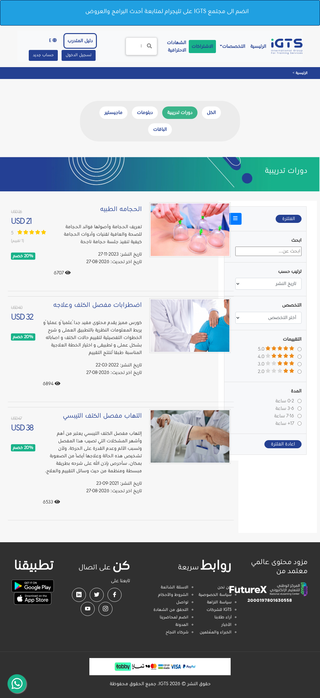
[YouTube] (88, 609)
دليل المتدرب (80, 40)
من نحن (225, 587)
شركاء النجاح (177, 632)
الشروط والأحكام (173, 595)
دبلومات (145, 112)
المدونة (181, 625)
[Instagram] (105, 609)
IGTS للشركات (219, 610)
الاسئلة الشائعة (174, 587)
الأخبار (226, 625)
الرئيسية (257, 46)
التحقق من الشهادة (170, 610)
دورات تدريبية (179, 112)
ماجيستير (113, 112)
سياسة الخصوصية (215, 595)
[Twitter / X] (97, 595)
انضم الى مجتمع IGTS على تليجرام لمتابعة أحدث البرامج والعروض (167, 11)
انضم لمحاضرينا (174, 617)
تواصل (182, 602)
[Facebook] (115, 595)
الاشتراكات (202, 46)
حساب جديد (43, 55)
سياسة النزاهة (219, 602)
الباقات (160, 129)
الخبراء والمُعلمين (216, 632)
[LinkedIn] (79, 595)
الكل (211, 112)
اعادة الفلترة (283, 444)
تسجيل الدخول (79, 55)
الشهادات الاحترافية (175, 46)
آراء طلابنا (223, 617)
